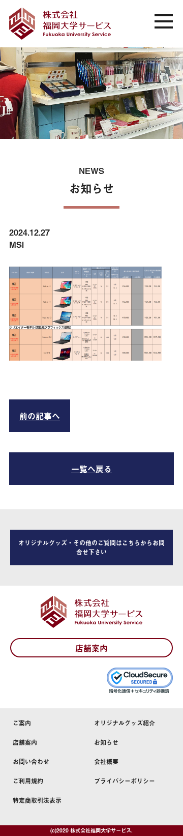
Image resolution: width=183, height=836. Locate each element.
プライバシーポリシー (124, 781)
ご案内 (22, 723)
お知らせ (106, 742)
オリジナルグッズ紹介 (124, 723)
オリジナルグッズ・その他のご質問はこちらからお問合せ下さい (91, 547)
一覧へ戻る (91, 469)
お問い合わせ (31, 761)
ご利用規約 (28, 781)
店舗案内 (91, 648)
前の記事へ (39, 416)
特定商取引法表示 (37, 800)
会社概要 (106, 761)
